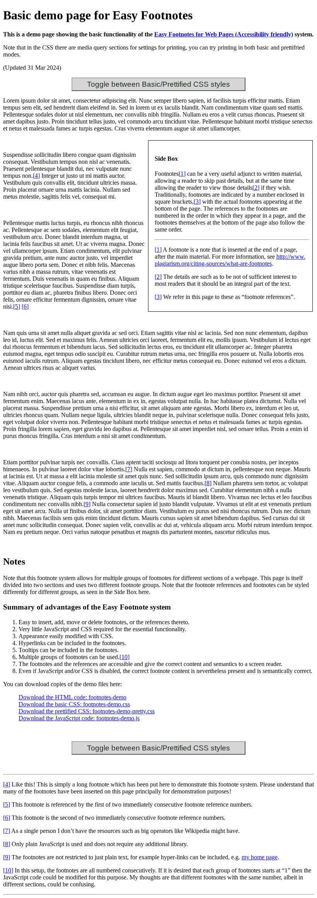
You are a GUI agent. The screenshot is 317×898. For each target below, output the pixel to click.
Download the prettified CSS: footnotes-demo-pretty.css (87, 711)
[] (182, 173)
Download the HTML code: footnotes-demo (72, 697)
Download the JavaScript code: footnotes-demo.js (79, 718)
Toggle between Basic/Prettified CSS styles (158, 84)
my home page (260, 857)
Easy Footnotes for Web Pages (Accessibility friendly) (223, 34)
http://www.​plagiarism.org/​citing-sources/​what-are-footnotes (230, 260)
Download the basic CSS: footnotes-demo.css (74, 704)
